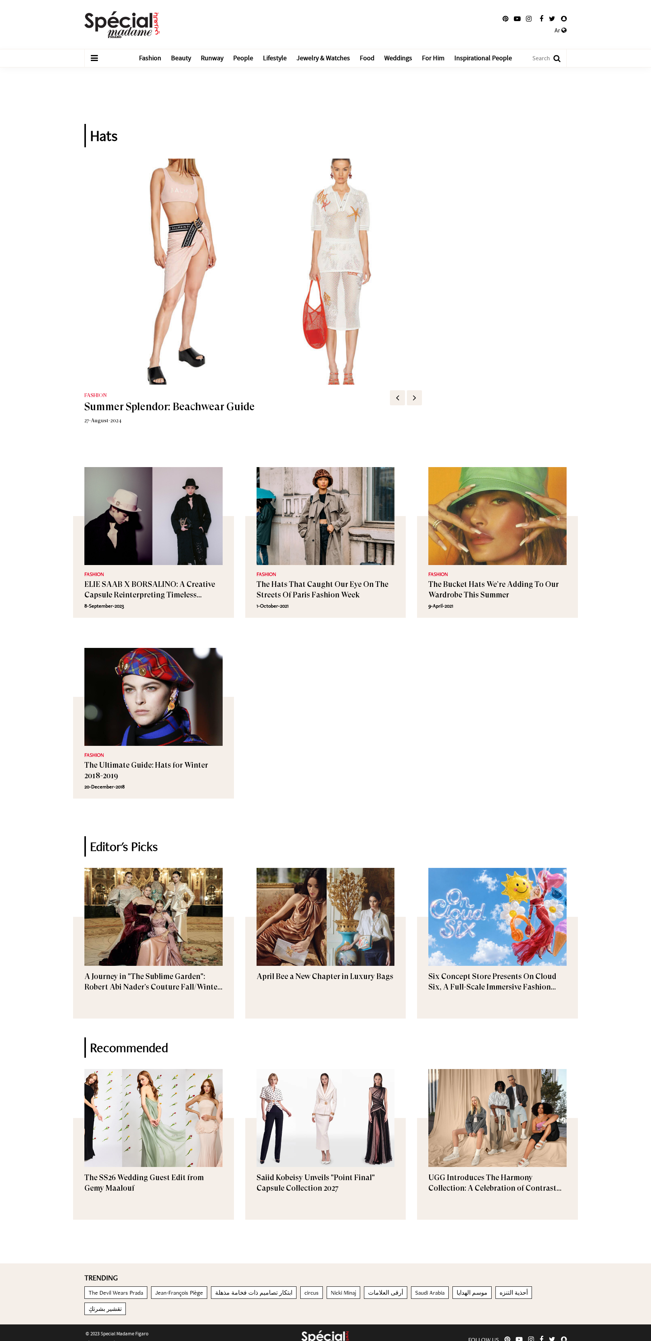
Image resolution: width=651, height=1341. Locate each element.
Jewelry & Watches (323, 58)
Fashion (150, 58)
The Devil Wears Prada (116, 1293)
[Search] (553, 58)
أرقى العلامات (385, 1293)
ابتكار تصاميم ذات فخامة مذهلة (253, 1293)
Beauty (181, 58)
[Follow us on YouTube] (517, 19)
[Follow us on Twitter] (552, 19)
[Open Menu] (94, 58)
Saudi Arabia (430, 1293)
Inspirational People (483, 58)
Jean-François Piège (179, 1293)
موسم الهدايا (472, 1293)
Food (367, 58)
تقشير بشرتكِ (105, 1309)
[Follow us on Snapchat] (564, 19)
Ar (558, 30)
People (243, 58)
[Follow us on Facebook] (541, 19)
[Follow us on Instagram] (529, 19)
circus (311, 1293)
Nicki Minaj (343, 1293)
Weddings (398, 58)
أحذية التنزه (514, 1293)
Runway (212, 58)
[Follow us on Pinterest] (505, 19)
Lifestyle (275, 58)
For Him (433, 58)
